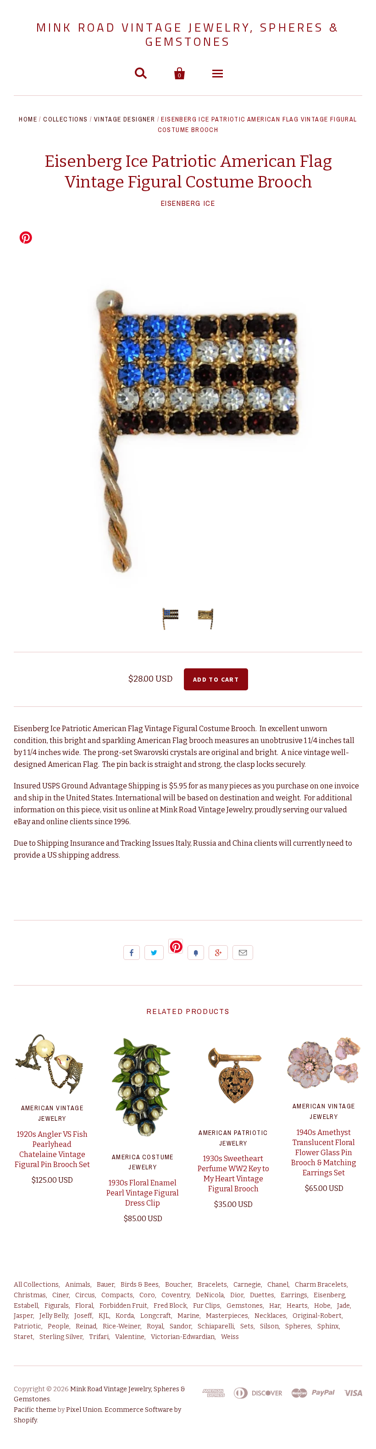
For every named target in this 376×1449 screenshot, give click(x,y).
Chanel (277, 1285)
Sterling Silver (61, 1337)
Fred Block (170, 1306)
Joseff (83, 1316)
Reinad (86, 1326)
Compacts (117, 1295)
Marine (188, 1316)
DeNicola (210, 1295)
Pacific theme (35, 1410)
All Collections (36, 1285)
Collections (65, 119)
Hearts (297, 1306)
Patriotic (27, 1326)
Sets (247, 1326)
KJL (104, 1316)
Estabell (26, 1306)
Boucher (178, 1285)
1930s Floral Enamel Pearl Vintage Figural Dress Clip (142, 1193)
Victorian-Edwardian (183, 1337)
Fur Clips (206, 1306)
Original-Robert (317, 1316)
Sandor (180, 1326)
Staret (23, 1337)
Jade (343, 1306)
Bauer (105, 1285)
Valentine (129, 1337)
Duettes (262, 1295)
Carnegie (247, 1285)
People (58, 1326)
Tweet (154, 952)
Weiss (230, 1337)
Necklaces (270, 1316)
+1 (218, 952)
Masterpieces (227, 1316)
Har (274, 1306)
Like (131, 952)
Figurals (56, 1306)
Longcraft (155, 1316)
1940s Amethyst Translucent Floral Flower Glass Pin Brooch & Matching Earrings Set (323, 1152)
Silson (269, 1326)
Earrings (294, 1295)
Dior (236, 1295)
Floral (84, 1306)
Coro (147, 1295)
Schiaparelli (216, 1326)
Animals (77, 1285)
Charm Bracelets (321, 1285)
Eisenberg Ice (188, 203)
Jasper (23, 1316)
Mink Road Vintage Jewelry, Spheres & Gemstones (188, 34)
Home (28, 119)
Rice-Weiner (121, 1326)
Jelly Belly (53, 1316)
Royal (155, 1326)
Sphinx (328, 1326)
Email (242, 952)
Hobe (322, 1306)
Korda (125, 1316)
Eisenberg (329, 1295)
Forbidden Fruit (123, 1306)
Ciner (60, 1295)
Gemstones (245, 1306)
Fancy (196, 952)
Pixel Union (84, 1410)
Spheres (298, 1326)
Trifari (99, 1337)
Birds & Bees (140, 1285)
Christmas (30, 1295)
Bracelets (212, 1285)
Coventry (175, 1295)
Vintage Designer (124, 119)
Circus (85, 1295)
